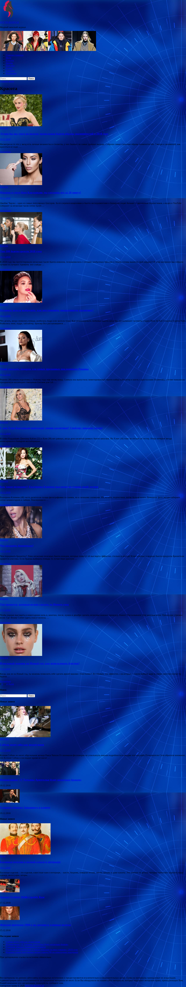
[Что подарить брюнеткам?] (93, 522)
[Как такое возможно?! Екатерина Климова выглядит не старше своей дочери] (93, 463)
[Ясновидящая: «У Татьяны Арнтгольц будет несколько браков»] (10, 774)
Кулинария (11, 73)
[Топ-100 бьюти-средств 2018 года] (93, 228)
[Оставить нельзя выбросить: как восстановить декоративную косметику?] (93, 287)
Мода (8, 57)
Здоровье (10, 71)
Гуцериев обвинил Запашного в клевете (25, 807)
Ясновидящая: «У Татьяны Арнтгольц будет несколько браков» (41, 779)
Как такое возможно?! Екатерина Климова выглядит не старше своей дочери (49, 486)
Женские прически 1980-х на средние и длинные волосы (35, 924)
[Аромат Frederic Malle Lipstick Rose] (10, 891)
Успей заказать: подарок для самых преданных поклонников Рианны (44, 369)
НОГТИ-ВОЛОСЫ (9, 22)
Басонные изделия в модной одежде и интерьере (30, 861)
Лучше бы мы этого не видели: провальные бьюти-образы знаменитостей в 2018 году (54, 133)
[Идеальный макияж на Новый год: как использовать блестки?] (93, 640)
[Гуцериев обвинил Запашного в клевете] (10, 802)
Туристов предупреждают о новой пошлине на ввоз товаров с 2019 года (42, 949)
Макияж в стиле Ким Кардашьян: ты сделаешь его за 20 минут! (40, 192)
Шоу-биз (10, 65)
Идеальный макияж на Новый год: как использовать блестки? (40, 663)
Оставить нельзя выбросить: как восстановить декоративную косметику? (47, 310)
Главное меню (7, 81)
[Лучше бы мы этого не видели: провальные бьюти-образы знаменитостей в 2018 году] (93, 110)
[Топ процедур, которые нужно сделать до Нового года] (93, 581)
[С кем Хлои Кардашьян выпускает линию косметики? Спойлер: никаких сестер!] (93, 405)
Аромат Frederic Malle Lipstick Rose (22, 897)
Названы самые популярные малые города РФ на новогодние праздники (42, 952)
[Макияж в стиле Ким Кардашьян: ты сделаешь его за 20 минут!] (93, 169)
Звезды (9, 63)
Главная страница (14, 55)
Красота (10, 60)
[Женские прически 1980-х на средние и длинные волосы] (10, 919)
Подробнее (5, 152)
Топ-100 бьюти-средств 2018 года (21, 251)
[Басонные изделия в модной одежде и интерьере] (25, 853)
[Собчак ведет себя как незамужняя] (25, 736)
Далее (11, 684)
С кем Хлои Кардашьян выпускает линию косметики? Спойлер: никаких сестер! (51, 427)
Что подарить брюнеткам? (17, 545)
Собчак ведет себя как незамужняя (22, 744)
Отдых (9, 68)
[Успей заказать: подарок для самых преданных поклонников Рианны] (93, 346)
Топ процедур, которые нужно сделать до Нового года (34, 604)
